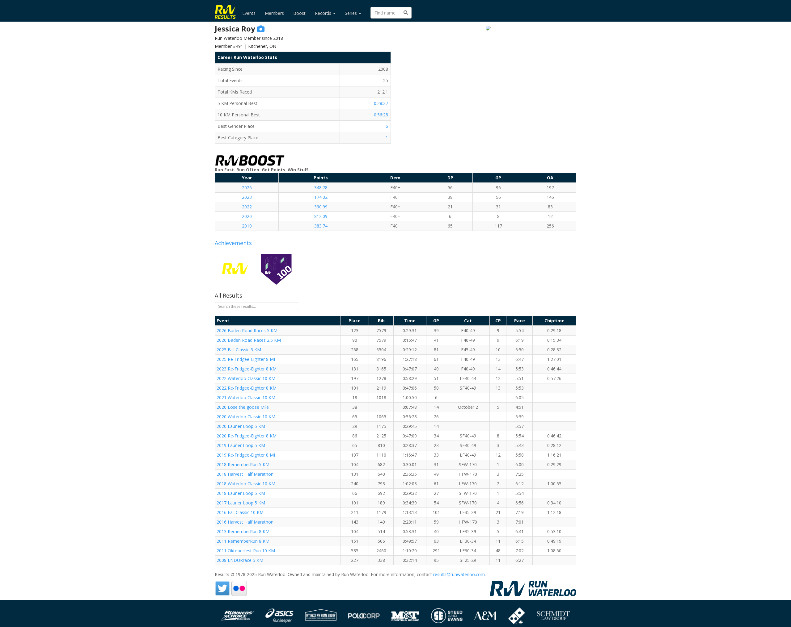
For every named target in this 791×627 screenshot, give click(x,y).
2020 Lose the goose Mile (243, 407)
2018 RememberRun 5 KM (243, 464)
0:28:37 (381, 103)
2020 (247, 216)
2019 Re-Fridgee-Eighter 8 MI (246, 455)
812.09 (321, 216)
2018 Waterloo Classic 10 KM (246, 484)
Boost (299, 13)
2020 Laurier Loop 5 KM (241, 426)
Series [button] (351, 13)
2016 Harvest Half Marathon (245, 522)
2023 (247, 197)
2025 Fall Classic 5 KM (239, 350)
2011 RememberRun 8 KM (243, 541)
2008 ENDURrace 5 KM (240, 560)
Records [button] (323, 13)
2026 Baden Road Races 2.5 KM (249, 340)
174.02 (321, 197)
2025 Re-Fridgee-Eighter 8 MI (246, 359)
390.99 (321, 207)
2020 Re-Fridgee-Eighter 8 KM (247, 436)
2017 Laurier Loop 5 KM (241, 503)
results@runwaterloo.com (459, 574)
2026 (247, 187)
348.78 (321, 187)
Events (249, 13)
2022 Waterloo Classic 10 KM (246, 378)
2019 (247, 226)
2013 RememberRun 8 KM (243, 531)
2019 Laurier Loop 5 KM (241, 445)
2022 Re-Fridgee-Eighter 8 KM (247, 388)
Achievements (233, 243)
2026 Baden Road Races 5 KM (247, 330)
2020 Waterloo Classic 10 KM (246, 417)
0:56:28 (381, 115)
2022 (247, 207)
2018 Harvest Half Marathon (245, 474)
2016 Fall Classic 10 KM (240, 512)
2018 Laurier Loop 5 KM (241, 493)
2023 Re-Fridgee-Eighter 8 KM (247, 369)
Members (274, 13)
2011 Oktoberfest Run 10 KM (246, 551)
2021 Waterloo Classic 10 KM (246, 397)
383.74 (321, 226)
